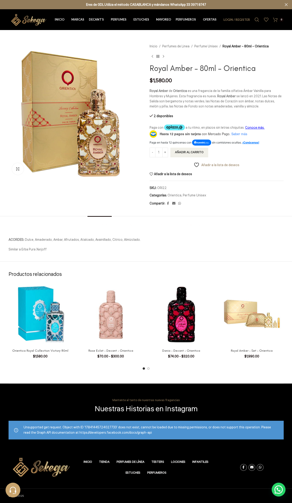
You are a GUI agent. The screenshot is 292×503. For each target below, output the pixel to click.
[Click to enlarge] (18, 169)
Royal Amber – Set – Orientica (252, 351)
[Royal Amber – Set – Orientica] (252, 314)
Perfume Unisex (206, 46)
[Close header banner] (286, 4)
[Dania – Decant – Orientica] (181, 314)
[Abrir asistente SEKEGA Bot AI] (13, 490)
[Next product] (163, 56)
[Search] (257, 19)
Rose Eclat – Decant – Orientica (110, 351)
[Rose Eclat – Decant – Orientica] (111, 314)
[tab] (99, 223)
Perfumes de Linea (176, 46)
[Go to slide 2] (148, 368)
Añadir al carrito (189, 152)
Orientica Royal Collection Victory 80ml (40, 351)
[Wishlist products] (266, 19)
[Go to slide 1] (144, 368)
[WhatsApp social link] (179, 203)
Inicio (153, 46)
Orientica (174, 195)
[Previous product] (152, 56)
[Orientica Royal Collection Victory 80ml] (40, 314)
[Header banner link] (146, 4)
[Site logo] (28, 19)
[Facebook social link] (168, 203)
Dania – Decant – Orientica (181, 351)
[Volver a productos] (158, 56)
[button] (279, 490)
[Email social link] (174, 203)
